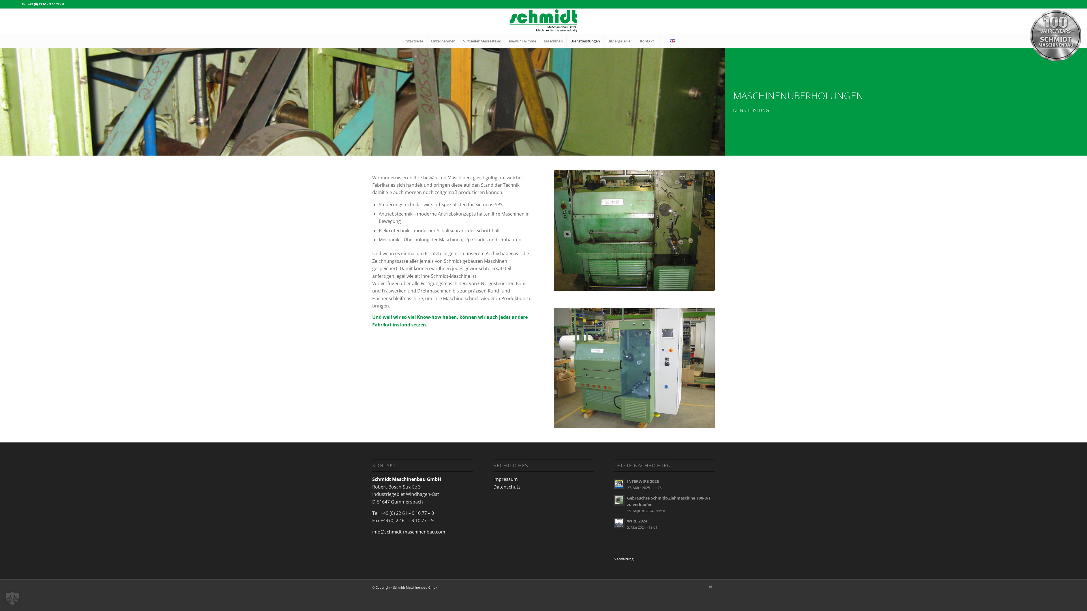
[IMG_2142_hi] (634, 368)
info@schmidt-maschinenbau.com (408, 532)
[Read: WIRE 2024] (619, 523)
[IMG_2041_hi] (634, 230)
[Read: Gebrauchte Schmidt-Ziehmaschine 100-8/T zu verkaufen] (619, 500)
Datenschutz (507, 487)
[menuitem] (414, 41)
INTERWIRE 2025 (643, 481)
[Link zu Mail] (710, 586)
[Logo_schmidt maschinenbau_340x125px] (543, 21)
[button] (12, 598)
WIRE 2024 (637, 521)
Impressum (505, 479)
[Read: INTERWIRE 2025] (619, 484)
